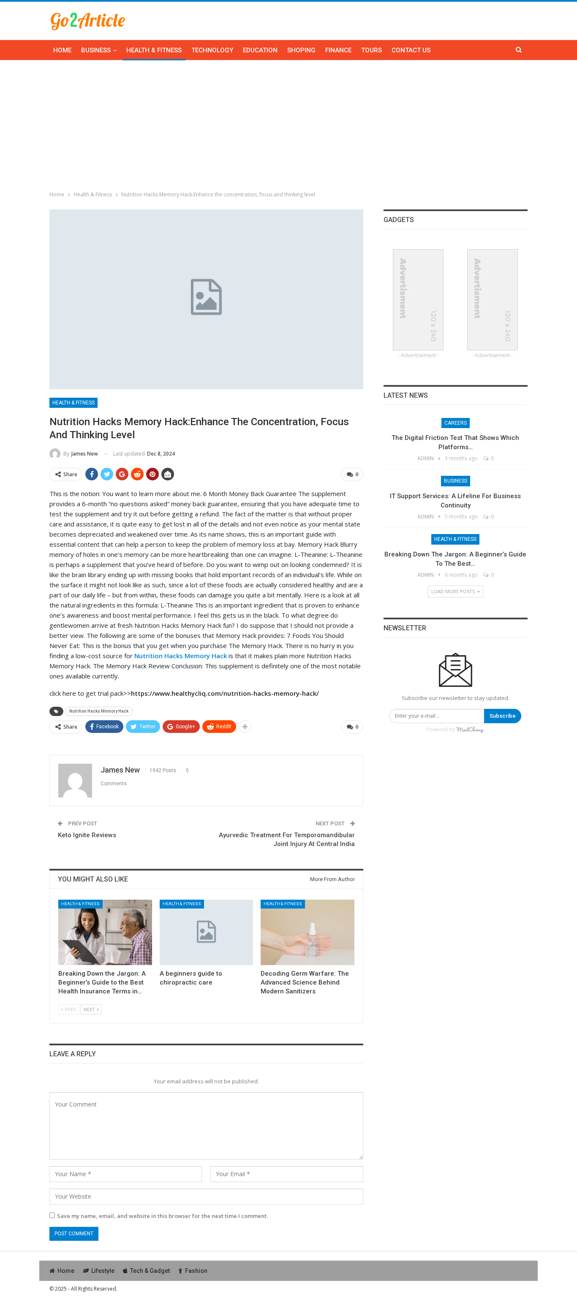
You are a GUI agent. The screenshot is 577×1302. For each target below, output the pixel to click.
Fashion (196, 1270)
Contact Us (411, 50)
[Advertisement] (288, 124)
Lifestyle (102, 1270)
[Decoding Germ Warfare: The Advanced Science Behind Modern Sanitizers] (307, 932)
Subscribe (503, 716)
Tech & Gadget (150, 1270)
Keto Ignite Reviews (87, 835)
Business (96, 50)
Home (62, 50)
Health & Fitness (154, 50)
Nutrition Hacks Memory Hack (98, 711)
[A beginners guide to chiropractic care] (206, 932)
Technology (212, 50)
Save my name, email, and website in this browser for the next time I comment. (162, 1216)
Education (260, 50)
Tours (371, 50)
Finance (338, 50)
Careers (455, 423)
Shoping (301, 50)
